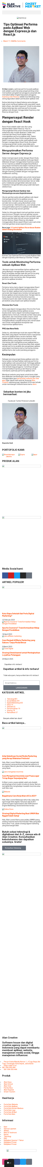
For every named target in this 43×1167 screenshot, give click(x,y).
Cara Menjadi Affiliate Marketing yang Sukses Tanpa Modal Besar (18, 641)
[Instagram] (23, 575)
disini (34, 384)
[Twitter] (17, 575)
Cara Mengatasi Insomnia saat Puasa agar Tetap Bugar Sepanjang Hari (20, 777)
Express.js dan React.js (10, 97)
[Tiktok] (29, 575)
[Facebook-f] (5, 575)
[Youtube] (11, 575)
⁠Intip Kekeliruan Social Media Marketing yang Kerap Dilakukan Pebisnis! (19, 757)
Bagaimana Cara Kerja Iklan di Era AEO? (19, 796)
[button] (21, 12)
